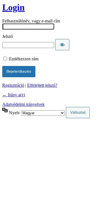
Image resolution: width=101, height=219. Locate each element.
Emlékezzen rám (23, 58)
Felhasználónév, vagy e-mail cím (31, 21)
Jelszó (7, 36)
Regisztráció (13, 85)
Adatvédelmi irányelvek (23, 104)
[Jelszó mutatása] (62, 44)
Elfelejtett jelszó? (42, 85)
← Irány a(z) (13, 94)
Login (13, 7)
